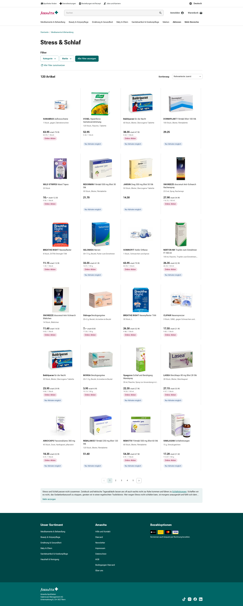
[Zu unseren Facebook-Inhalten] (195, 599)
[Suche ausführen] (160, 13)
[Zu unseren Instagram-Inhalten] (189, 599)
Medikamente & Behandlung (62, 32)
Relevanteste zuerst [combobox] (182, 76)
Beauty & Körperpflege (50, 537)
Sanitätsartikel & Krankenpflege (54, 554)
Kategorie (48, 58)
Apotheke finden (50, 4)
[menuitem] (52, 22)
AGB (97, 559)
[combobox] (110, 13)
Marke (65, 58)
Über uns (99, 570)
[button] (195, 3)
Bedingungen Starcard (105, 565)
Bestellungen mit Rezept (91, 4)
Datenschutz (100, 554)
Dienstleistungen (69, 4)
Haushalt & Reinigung (49, 559)
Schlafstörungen (179, 491)
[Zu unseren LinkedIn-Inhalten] (200, 599)
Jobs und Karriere (113, 4)
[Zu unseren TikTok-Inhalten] (184, 599)
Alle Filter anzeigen (87, 58)
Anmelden (175, 13)
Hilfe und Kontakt (102, 531)
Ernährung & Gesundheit (50, 543)
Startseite (44, 32)
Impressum (100, 548)
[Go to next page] (138, 480)
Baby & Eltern (46, 548)
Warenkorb (193, 13)
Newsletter (100, 543)
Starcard (99, 537)
